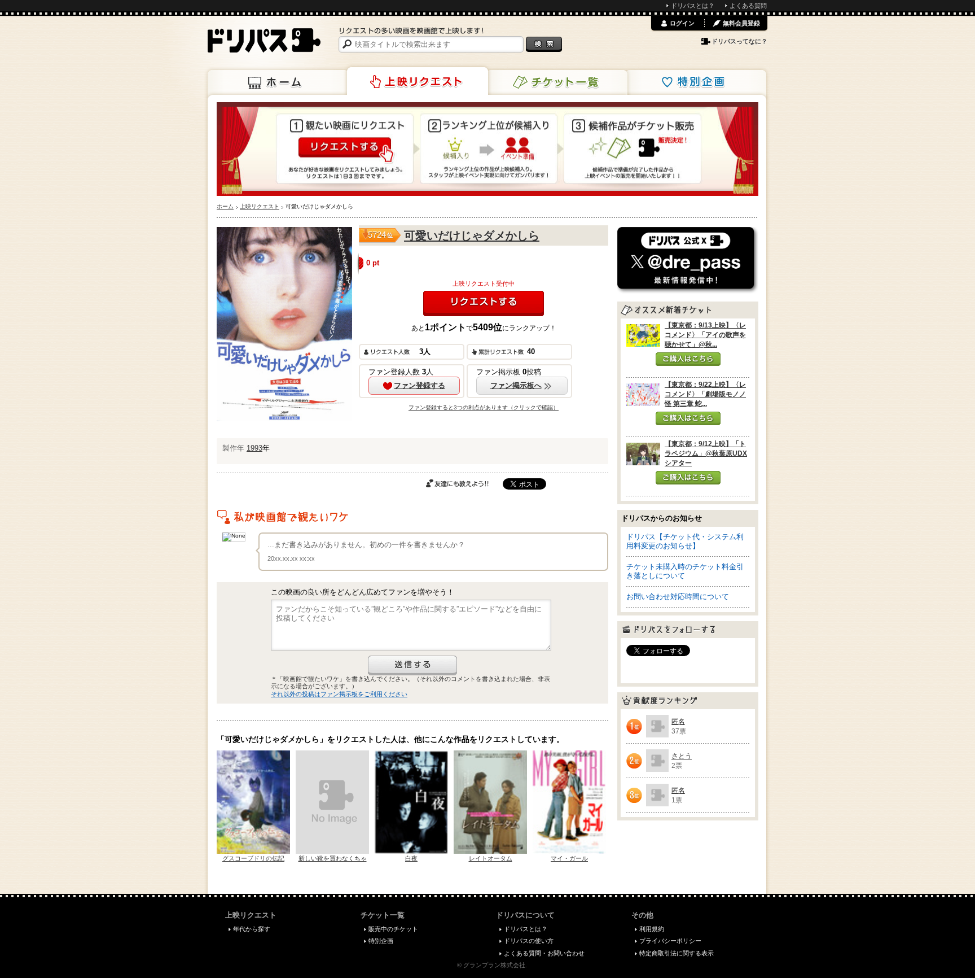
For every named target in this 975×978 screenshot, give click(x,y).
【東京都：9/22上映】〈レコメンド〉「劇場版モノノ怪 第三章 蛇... (705, 394)
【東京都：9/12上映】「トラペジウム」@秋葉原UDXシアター (706, 453)
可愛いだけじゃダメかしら (471, 235)
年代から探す (251, 928)
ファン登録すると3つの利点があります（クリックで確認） (484, 407)
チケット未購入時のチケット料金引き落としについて (685, 571)
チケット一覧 (557, 82)
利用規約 (651, 928)
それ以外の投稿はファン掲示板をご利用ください (339, 694)
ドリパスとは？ (692, 5)
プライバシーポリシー (670, 940)
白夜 (411, 858)
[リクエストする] (483, 303)
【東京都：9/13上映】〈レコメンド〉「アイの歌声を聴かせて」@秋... (705, 334)
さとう (681, 756)
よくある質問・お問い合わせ (544, 953)
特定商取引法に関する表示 (676, 953)
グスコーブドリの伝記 (253, 858)
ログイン (682, 23)
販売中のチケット (393, 928)
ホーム (278, 82)
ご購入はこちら (688, 359)
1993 (254, 448)
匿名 (678, 722)
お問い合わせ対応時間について (677, 596)
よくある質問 (748, 5)
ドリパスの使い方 (529, 940)
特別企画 (696, 82)
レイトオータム (490, 858)
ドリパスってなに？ (739, 41)
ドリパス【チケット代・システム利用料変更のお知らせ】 (685, 541)
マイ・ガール (569, 858)
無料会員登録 (741, 23)
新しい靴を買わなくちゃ (332, 858)
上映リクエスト (417, 81)
